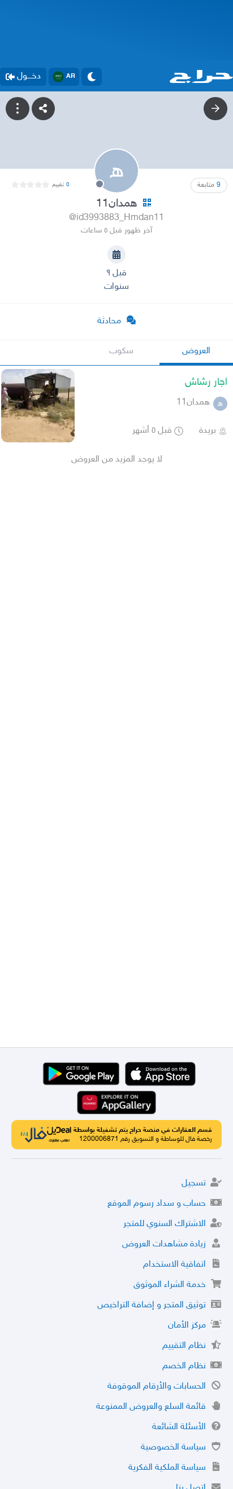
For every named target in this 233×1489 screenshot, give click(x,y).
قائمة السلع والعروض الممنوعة (151, 1407)
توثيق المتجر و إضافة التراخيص (151, 1305)
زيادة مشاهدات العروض (164, 1244)
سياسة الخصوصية (173, 1447)
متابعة (209, 185)
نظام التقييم (184, 1346)
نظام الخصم (184, 1366)
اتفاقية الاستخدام (174, 1264)
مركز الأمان (187, 1325)
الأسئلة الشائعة (179, 1427)
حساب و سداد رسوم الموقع (156, 1203)
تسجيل (194, 1183)
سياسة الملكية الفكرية (167, 1467)
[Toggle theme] (91, 77)
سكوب (121, 351)
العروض (196, 351)
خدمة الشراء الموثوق (169, 1285)
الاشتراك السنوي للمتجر (164, 1224)
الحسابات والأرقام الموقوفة (156, 1386)
